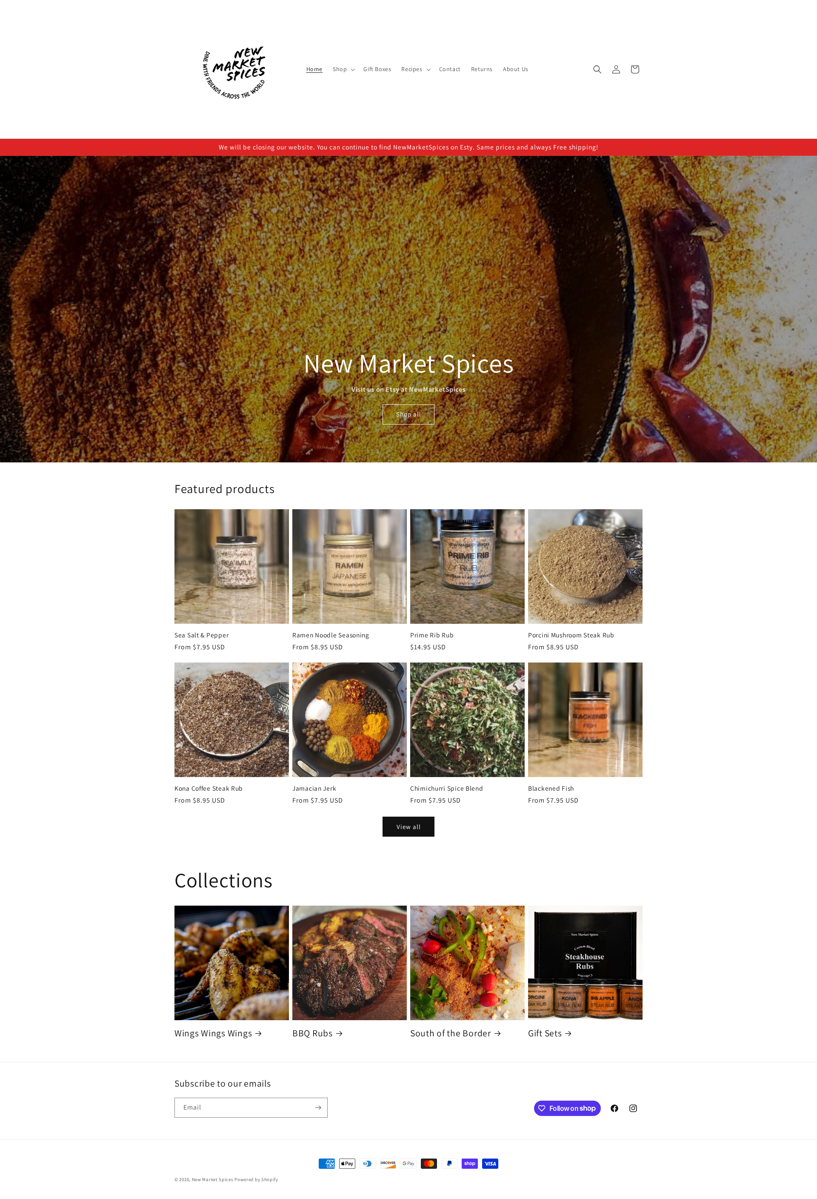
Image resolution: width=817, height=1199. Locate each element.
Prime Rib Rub (432, 635)
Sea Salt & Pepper (201, 635)
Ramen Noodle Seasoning (330, 635)
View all (409, 827)
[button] (343, 69)
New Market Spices (213, 1179)
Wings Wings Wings (213, 1033)
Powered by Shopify (256, 1179)
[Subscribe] (318, 1108)
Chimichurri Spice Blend (446, 788)
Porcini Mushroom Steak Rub (571, 635)
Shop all (408, 414)
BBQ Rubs (312, 1033)
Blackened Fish (551, 788)
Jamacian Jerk (314, 788)
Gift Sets (545, 1033)
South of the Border (450, 1033)
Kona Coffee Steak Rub (208, 788)
